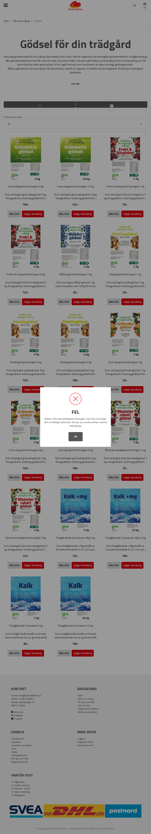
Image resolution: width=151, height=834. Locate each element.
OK (75, 436)
